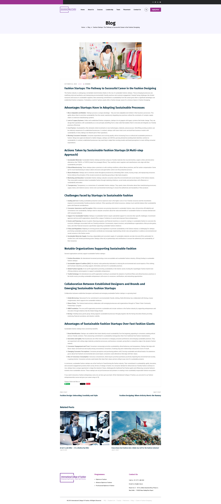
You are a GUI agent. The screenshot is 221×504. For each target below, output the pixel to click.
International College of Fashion (126, 375)
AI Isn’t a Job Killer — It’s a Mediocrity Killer (74, 448)
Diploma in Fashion (101, 479)
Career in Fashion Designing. (141, 100)
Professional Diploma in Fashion (105, 485)
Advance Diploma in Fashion (104, 482)
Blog (89, 27)
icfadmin (87, 84)
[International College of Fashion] (68, 9)
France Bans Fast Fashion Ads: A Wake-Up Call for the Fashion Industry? (135, 448)
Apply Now (155, 9)
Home (83, 27)
